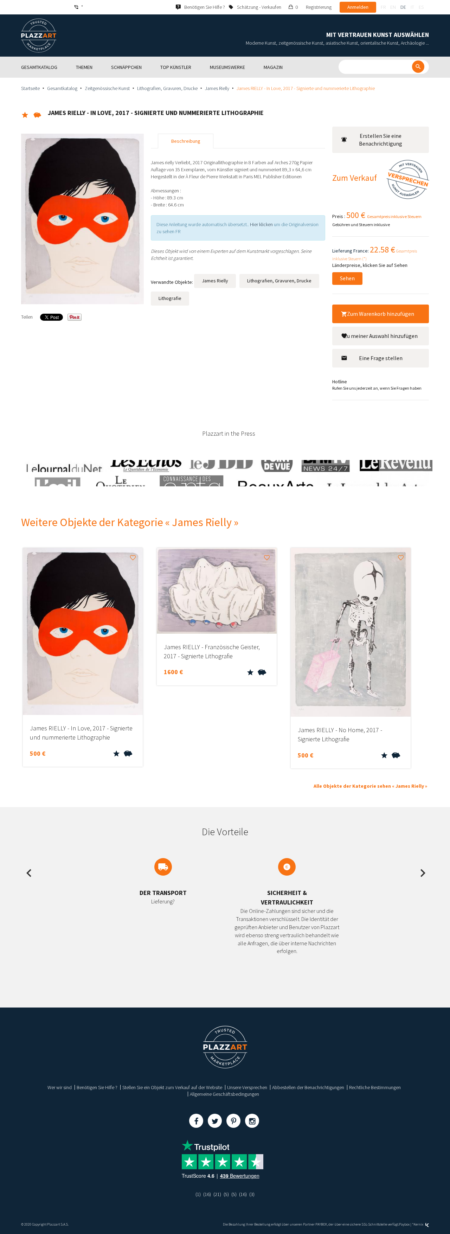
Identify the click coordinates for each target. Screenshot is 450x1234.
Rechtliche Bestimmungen (375, 1087)
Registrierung (319, 7)
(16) (207, 1194)
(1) (198, 1194)
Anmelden (357, 7)
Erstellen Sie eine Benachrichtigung (380, 139)
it (412, 7)
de (403, 7)
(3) (252, 1194)
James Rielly (217, 88)
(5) (226, 1194)
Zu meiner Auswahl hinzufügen (381, 335)
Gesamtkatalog (62, 88)
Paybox (404, 1224)
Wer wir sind (59, 1087)
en (393, 7)
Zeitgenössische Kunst (107, 88)
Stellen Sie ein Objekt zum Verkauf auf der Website (172, 1087)
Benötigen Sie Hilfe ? (97, 1087)
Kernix (418, 1224)
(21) (217, 1194)
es (421, 7)
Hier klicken (261, 224)
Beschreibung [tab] (185, 141)
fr (383, 7)
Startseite (30, 88)
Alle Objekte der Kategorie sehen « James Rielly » (370, 786)
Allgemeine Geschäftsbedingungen (224, 1094)
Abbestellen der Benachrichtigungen (308, 1087)
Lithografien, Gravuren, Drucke (167, 88)
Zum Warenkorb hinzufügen (380, 313)
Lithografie (170, 298)
